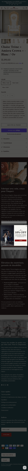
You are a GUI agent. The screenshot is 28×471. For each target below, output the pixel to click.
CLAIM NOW (20, 240)
